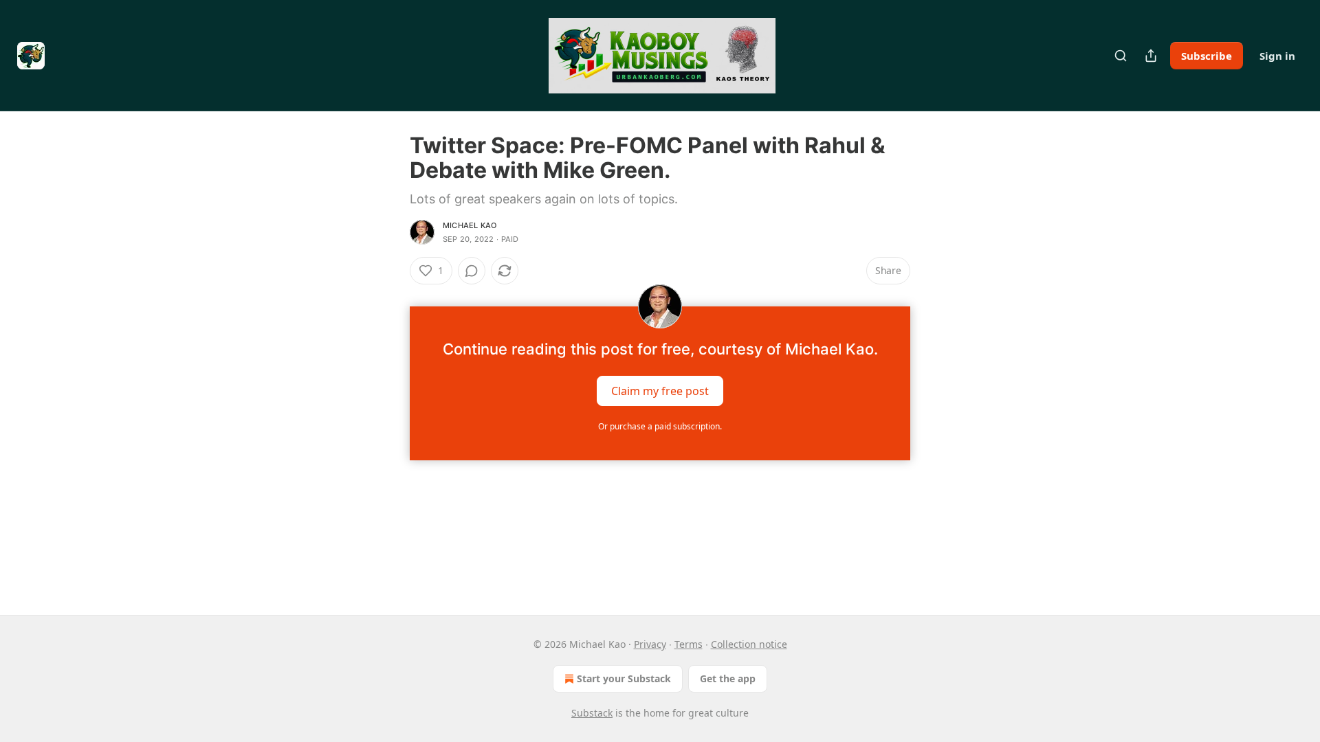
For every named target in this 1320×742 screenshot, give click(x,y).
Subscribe (1206, 56)
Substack (592, 712)
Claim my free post (660, 390)
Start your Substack (624, 678)
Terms (688, 644)
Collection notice (749, 644)
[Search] (1120, 55)
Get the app (728, 678)
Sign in (1277, 56)
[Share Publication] (1151, 55)
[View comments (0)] (471, 270)
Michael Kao (469, 225)
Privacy (650, 644)
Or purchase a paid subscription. (660, 426)
